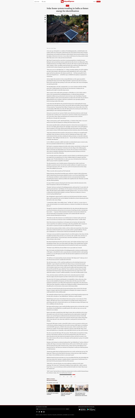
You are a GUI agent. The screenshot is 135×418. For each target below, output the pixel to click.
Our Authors (72, 414)
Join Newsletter (65, 414)
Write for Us (45, 414)
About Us (37, 414)
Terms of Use (50, 414)
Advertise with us (59, 414)
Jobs (69, 414)
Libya (67, 5)
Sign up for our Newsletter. (52, 380)
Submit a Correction (51, 378)
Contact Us (41, 414)
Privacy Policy (54, 414)
